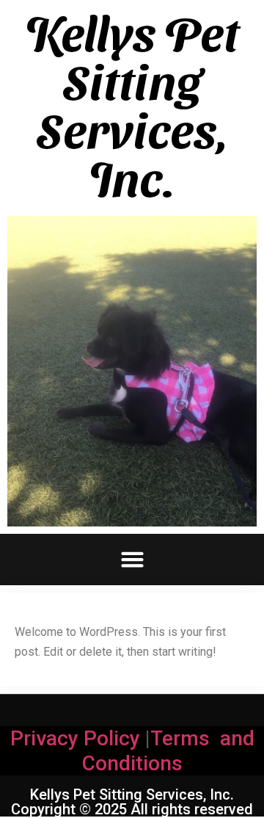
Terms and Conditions (168, 750)
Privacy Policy (75, 738)
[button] (132, 559)
